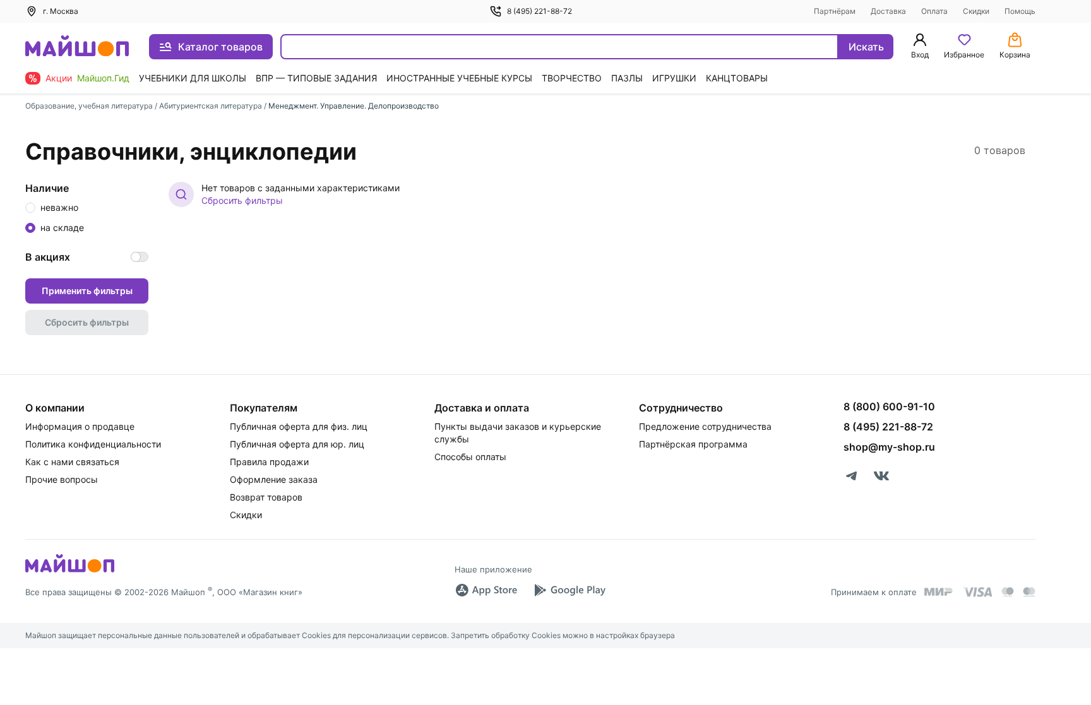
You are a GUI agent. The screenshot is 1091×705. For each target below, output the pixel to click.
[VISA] (977, 592)
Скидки (976, 11)
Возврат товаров (266, 497)
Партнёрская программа (693, 444)
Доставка (888, 11)
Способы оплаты (470, 456)
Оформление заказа (274, 479)
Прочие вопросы (61, 479)
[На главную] (77, 47)
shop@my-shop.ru (889, 447)
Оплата (934, 11)
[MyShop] (69, 571)
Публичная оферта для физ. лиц (298, 426)
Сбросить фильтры (242, 200)
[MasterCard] (1007, 592)
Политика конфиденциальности (93, 444)
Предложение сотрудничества (705, 426)
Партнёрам (835, 11)
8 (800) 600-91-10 (889, 406)
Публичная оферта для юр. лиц (297, 444)
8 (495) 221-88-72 (539, 11)
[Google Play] (569, 590)
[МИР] (938, 592)
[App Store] (486, 590)
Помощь (1020, 11)
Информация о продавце (79, 426)
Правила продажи (269, 461)
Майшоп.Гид (103, 78)
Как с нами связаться (72, 461)
